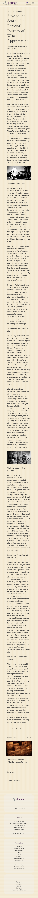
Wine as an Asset (19, 848)
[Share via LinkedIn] (16, 728)
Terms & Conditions (19, 869)
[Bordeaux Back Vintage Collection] (19, 748)
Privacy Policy (19, 865)
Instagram (19, 884)
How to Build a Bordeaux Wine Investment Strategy (18, 760)
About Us (19, 847)
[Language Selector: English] (28, 2)
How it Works (19, 851)
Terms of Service (19, 867)
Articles (19, 853)
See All (29, 737)
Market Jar (22, 808)
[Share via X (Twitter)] (12, 728)
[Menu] (33, 3)
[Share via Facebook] (8, 728)
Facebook (19, 882)
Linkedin (19, 886)
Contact (19, 855)
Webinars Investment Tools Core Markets (19, 859)
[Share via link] (21, 728)
